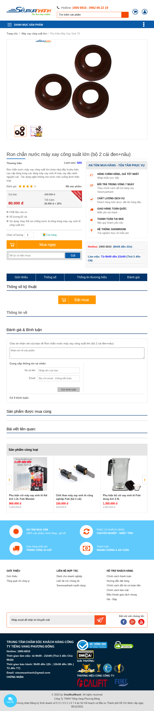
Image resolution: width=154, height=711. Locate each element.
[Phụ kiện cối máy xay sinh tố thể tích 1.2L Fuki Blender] (30, 474)
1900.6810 (23, 651)
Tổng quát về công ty (18, 581)
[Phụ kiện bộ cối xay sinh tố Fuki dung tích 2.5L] (124, 474)
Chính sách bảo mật (118, 590)
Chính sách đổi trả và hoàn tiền (124, 585)
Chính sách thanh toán (119, 576)
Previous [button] (9, 479)
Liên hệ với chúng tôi (68, 581)
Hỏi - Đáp (112, 599)
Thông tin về (17, 312)
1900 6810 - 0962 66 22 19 (90, 7)
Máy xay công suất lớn (34, 33)
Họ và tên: (30, 370)
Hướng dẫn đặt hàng (118, 581)
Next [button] (144, 479)
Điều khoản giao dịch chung (122, 594)
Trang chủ (12, 33)
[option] (21, 132)
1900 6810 (105, 246)
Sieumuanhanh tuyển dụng (71, 585)
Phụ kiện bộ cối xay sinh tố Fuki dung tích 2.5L (122, 497)
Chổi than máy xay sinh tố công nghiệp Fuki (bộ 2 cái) (74, 497)
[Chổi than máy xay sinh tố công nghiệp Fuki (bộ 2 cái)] (77, 474)
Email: (32, 378)
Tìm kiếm (125, 14)
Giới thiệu (12, 576)
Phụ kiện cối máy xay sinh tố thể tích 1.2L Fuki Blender (28, 497)
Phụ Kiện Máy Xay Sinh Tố (65, 33)
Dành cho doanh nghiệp (69, 576)
